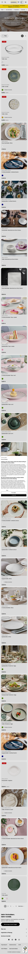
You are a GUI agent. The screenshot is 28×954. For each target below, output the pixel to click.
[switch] (25, 952)
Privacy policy (4, 457)
